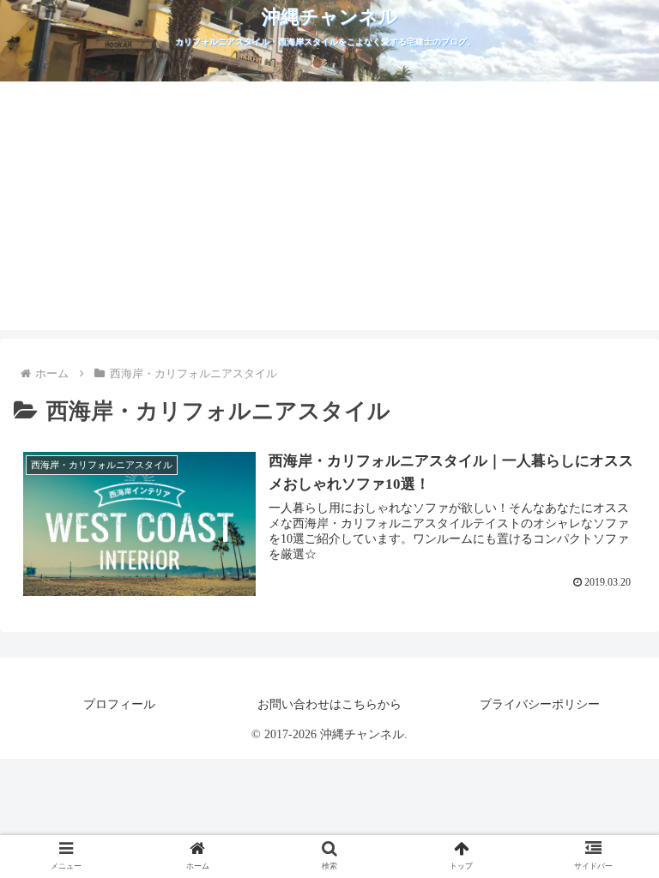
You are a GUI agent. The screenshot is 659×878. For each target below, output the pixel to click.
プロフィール (119, 704)
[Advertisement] (329, 210)
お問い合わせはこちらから (329, 704)
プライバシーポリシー (540, 704)
